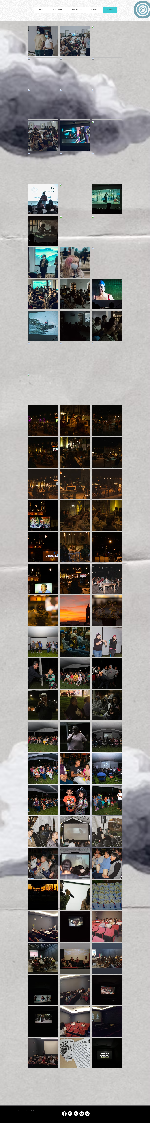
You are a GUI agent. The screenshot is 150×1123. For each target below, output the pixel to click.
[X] (76, 1113)
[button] (76, 10)
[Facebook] (64, 1113)
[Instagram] (70, 1113)
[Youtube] (81, 1113)
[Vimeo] (87, 1113)
